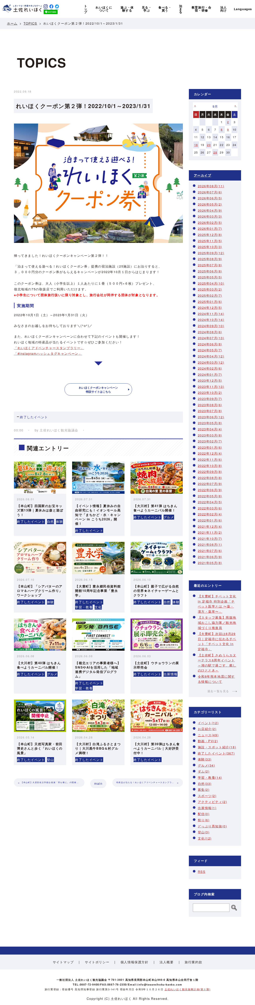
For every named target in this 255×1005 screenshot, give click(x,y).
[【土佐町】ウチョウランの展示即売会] (156, 634)
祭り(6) (204, 820)
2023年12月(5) (210, 380)
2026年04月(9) (210, 210)
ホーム (12, 23)
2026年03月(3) (210, 216)
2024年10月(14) (211, 319)
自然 (50, 521)
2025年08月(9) (210, 259)
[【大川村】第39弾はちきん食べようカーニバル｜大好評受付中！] (156, 716)
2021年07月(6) (210, 550)
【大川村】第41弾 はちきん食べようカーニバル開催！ (155, 507)
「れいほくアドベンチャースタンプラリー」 (49, 348)
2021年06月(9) (210, 557)
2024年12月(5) (210, 307)
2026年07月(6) (210, 192)
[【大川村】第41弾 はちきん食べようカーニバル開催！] (156, 478)
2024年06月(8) (210, 344)
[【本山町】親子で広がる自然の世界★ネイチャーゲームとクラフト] (156, 558)
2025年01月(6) (210, 301)
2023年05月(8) (210, 423)
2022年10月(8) (210, 465)
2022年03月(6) (210, 508)
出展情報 (171, 674)
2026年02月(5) (210, 222)
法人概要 (167, 962)
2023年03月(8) (210, 435)
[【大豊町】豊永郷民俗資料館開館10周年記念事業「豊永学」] (98, 558)
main (98, 783)
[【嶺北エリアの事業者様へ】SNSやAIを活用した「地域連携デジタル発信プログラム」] (98, 634)
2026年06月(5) (210, 198)
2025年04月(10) (211, 283)
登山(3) (204, 832)
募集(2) (204, 789)
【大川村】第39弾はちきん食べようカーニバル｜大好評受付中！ (156, 748)
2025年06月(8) (210, 271)
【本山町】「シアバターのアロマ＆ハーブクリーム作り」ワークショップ (40, 590)
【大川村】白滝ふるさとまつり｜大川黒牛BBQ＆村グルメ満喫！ (98, 748)
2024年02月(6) (210, 368)
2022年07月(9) (210, 483)
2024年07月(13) (211, 338)
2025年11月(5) (210, 241)
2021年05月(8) (210, 562)
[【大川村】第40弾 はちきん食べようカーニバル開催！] (40, 634)
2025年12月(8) (210, 234)
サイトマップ (63, 962)
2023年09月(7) (210, 398)
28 (215, 152)
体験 (59, 521)
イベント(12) (208, 723)
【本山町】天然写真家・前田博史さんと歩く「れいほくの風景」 (40, 748)
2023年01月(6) (210, 447)
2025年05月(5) (210, 277)
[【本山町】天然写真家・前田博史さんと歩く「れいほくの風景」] (40, 716)
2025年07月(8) (210, 265)
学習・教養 (84, 607)
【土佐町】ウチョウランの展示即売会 (156, 665)
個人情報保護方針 (135, 962)
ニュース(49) (208, 735)
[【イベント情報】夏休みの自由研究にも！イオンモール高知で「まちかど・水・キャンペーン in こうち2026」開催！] (98, 478)
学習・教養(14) (210, 777)
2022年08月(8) (210, 477)
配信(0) (204, 814)
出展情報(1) (207, 808)
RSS (202, 871)
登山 (50, 759)
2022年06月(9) (210, 490)
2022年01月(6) (210, 520)
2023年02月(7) (210, 441)
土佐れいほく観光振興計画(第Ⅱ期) (187, 989)
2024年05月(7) (210, 350)
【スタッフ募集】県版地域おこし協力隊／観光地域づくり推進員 (217, 622)
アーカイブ (202, 175)
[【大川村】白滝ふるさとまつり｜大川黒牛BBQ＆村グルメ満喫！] (98, 716)
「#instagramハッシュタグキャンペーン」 (48, 353)
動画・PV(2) (208, 741)
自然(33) (205, 783)
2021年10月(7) (210, 538)
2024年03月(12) (211, 362)
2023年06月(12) (211, 417)
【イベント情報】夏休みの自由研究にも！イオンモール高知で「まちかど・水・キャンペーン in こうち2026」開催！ (98, 514)
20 (209, 145)
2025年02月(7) (210, 295)
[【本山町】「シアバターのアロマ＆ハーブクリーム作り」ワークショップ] (40, 558)
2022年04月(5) (210, 502)
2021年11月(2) (210, 532)
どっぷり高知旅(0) (212, 826)
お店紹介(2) (207, 729)
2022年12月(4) (210, 453)
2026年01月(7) (210, 228)
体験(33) (205, 759)
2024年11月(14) (211, 313)
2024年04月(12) (211, 356)
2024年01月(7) (210, 374)
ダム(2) (204, 771)
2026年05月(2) (210, 204)
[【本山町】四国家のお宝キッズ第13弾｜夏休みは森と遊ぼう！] (40, 478)
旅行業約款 (193, 962)
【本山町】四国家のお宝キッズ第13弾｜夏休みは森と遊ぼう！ (40, 510)
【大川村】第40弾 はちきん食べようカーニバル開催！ (39, 665)
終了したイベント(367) (216, 753)
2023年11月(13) (211, 386)
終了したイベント (34, 417)
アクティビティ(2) (212, 801)
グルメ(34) (206, 765)
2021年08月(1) (210, 544)
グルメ (169, 517)
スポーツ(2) (207, 795)
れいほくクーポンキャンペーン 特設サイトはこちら (98, 389)
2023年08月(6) (210, 405)
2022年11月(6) (210, 459)
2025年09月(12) (211, 253)
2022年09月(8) (210, 471)
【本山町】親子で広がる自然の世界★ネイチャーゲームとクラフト (156, 590)
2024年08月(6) (210, 332)
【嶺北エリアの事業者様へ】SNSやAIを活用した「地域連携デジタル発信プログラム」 (98, 669)
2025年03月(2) (210, 289)
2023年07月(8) (210, 411)
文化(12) (205, 838)
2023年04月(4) (210, 429)
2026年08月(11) (211, 186)
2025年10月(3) (210, 246)
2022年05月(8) (210, 496)
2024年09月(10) (211, 326)
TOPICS (30, 23)
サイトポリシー (97, 962)
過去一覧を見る (218, 691)
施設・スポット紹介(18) (217, 747)
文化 (98, 607)
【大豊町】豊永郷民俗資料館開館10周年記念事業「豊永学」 (98, 590)
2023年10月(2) (210, 392)
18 (196, 145)
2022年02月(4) (210, 514)
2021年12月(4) (210, 526)
